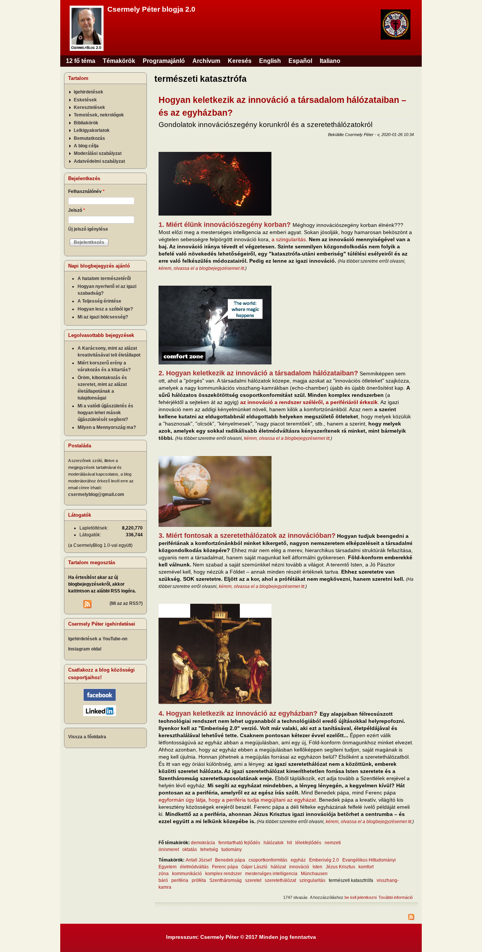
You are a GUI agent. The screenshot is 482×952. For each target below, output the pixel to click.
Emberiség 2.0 (324, 860)
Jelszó (76, 210)
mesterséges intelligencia (271, 873)
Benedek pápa (230, 860)
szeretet (253, 880)
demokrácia (203, 842)
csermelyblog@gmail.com (96, 494)
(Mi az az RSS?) (126, 603)
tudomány (231, 849)
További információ (395, 897)
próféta (199, 880)
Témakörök (119, 61)
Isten (317, 866)
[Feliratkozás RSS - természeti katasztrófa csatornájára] (286, 918)
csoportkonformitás (268, 860)
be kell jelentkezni (361, 897)
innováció (299, 866)
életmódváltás (194, 866)
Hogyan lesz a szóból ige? (105, 309)
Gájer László (254, 866)
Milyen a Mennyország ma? (107, 427)
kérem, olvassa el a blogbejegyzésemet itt (201, 268)
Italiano (330, 61)
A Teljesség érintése (99, 301)
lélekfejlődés (308, 842)
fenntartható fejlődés (239, 842)
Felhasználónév (86, 191)
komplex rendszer (223, 873)
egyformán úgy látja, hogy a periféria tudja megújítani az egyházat (237, 800)
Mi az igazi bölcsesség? (103, 317)
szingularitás (312, 880)
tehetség (209, 849)
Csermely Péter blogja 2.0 (151, 9)
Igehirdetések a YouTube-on (97, 638)
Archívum (206, 61)
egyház (298, 860)
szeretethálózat (280, 880)
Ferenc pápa (225, 866)
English (270, 61)
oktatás (189, 849)
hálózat (278, 866)
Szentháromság (225, 880)
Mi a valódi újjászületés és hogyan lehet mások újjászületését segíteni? (105, 412)
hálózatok (274, 842)
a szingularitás (289, 239)
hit (289, 842)
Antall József (199, 860)
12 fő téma (80, 61)
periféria (179, 880)
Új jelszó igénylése (88, 229)
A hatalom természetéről (104, 278)
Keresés (240, 61)
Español (300, 61)
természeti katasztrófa (351, 880)
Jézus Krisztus (340, 866)
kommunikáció (187, 873)
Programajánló (164, 61)
